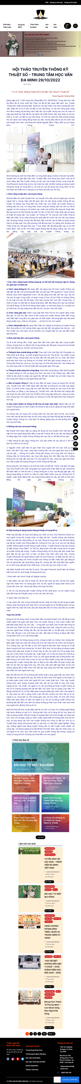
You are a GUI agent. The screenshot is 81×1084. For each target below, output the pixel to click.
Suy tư (34, 760)
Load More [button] (40, 837)
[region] (40, 44)
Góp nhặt (27, 760)
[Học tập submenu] (51, 25)
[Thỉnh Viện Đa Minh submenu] (43, 25)
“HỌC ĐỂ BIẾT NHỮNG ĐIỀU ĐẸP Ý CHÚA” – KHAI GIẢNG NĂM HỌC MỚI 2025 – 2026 (53, 967)
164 (44, 1034)
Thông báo (48, 851)
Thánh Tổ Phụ (49, 994)
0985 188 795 (66, 1073)
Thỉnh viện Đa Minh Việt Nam (18, 1081)
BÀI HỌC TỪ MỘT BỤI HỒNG (34, 765)
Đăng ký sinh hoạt (56, 2)
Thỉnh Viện (57, 918)
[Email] (75, 431)
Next (50, 1034)
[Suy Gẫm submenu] (60, 25)
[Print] (75, 437)
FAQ (46, 2)
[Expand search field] (75, 26)
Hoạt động (48, 918)
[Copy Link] (75, 443)
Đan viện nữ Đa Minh (33, 1058)
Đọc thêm (48, 881)
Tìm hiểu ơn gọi (50, 854)
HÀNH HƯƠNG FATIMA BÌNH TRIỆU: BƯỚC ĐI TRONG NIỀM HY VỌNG (52, 932)
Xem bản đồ (69, 1062)
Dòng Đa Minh (19, 760)
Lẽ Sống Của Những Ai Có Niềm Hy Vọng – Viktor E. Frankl (54, 820)
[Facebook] (75, 419)
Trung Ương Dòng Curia (34, 1050)
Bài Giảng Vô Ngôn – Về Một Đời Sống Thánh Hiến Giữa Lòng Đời (54, 780)
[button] (38, 54)
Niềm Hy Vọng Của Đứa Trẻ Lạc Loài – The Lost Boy (25, 800)
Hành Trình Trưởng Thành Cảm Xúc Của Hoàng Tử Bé (53, 800)
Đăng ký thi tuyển (70, 2)
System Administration (22, 769)
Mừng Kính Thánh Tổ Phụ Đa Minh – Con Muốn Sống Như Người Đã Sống (52, 1008)
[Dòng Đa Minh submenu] (28, 25)
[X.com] (75, 425)
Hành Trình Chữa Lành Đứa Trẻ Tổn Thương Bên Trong (25, 820)
